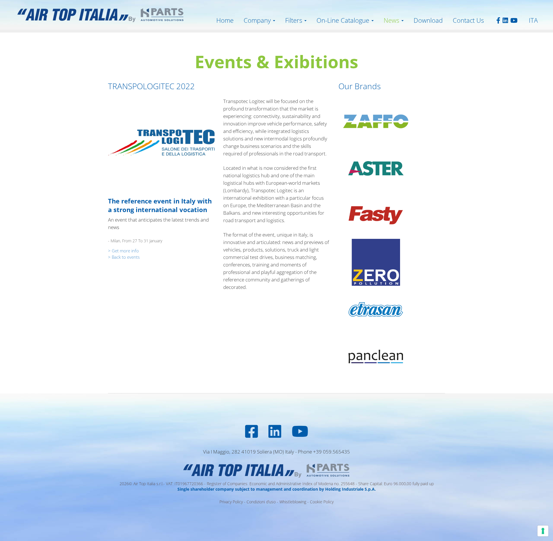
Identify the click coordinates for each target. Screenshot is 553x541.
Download (428, 20)
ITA (533, 20)
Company (257, 20)
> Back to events (124, 257)
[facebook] (497, 20)
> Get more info (123, 251)
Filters (293, 20)
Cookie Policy (322, 501)
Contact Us (468, 20)
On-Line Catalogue (343, 20)
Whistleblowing (292, 501)
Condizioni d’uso (261, 501)
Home (225, 20)
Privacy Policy (231, 501)
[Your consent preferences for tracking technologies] (542, 530)
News (391, 20)
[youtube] (505, 20)
